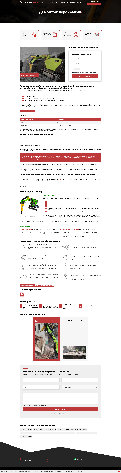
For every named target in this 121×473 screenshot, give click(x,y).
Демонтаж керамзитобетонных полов (32, 433)
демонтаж (59, 15)
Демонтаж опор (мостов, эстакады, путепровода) (73, 429)
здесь (37, 223)
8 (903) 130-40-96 (50, 180)
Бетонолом (29, 2)
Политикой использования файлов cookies (73, 471)
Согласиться (119, 471)
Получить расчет (85, 76)
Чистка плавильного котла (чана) (87, 433)
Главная (53, 15)
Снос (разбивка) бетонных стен (55, 433)
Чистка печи (70, 433)
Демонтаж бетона (27, 429)
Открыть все (97, 439)
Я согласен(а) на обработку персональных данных (84, 72)
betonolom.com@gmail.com (56, 463)
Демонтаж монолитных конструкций (45, 429)
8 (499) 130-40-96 (94, 1)
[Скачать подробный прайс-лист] (60, 294)
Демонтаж (67, 15)
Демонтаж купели (27, 436)
